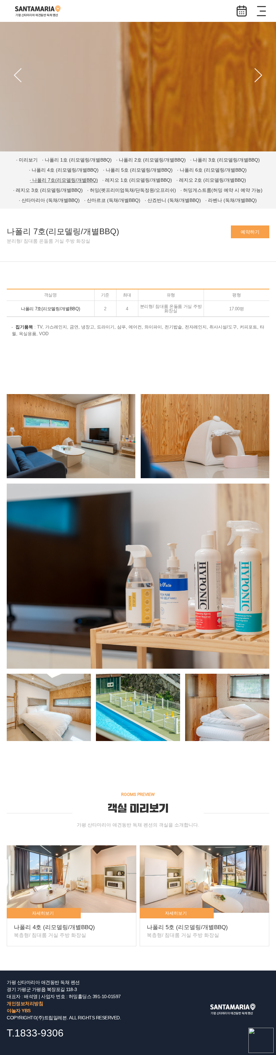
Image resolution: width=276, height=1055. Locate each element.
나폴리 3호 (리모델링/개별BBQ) (226, 160)
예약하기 (242, 10)
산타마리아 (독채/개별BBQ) (51, 200)
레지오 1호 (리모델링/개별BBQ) (138, 180)
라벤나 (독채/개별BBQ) (232, 200)
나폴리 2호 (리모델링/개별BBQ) (152, 160)
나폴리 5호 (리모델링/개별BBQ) (139, 170)
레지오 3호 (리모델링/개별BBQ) (49, 190)
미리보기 (28, 160)
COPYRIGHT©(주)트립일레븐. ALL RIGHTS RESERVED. (64, 1017)
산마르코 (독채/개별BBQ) (113, 200)
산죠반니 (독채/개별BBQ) (174, 200)
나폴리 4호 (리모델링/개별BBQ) (65, 170)
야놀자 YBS (19, 1010)
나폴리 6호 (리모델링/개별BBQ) (213, 170)
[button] (18, 75)
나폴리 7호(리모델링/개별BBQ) (65, 180)
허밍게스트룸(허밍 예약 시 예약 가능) (223, 190)
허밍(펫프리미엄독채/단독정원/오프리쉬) (133, 190)
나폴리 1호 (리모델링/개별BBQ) (78, 160)
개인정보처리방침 (25, 1003)
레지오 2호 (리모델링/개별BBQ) (212, 180)
